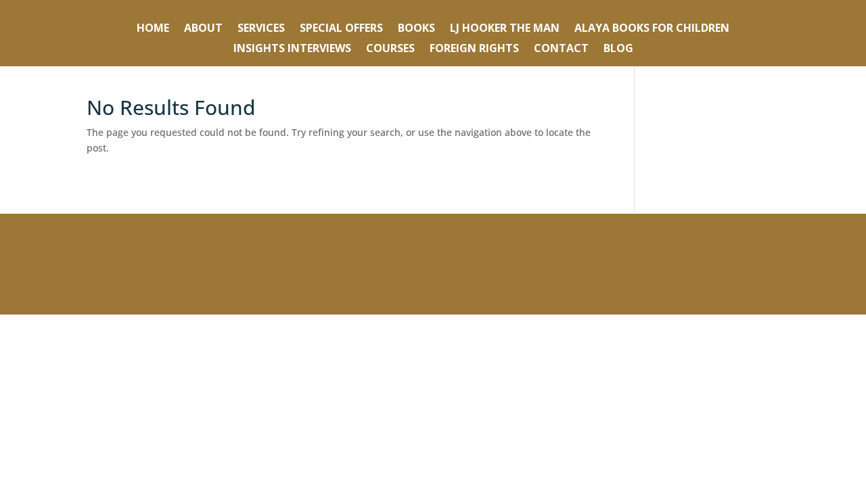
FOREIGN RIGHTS (474, 49)
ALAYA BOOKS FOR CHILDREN (651, 29)
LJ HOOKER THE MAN (505, 29)
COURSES (390, 49)
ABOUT (203, 29)
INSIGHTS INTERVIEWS (292, 49)
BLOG (618, 49)
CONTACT (561, 49)
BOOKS (416, 29)
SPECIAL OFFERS (341, 29)
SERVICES (261, 29)
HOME (153, 29)
